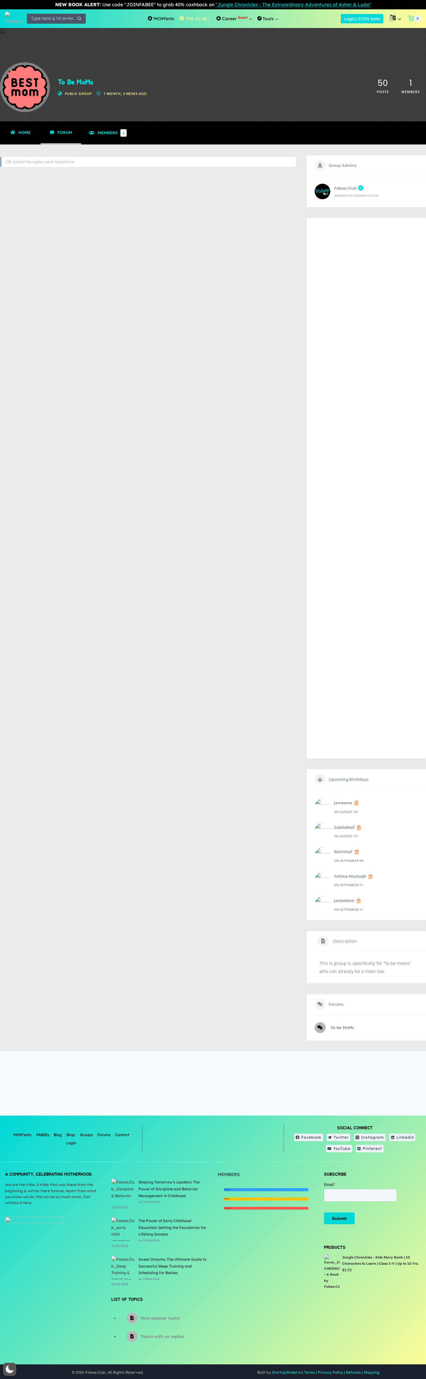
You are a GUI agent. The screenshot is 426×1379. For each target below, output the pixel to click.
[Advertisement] (366, 488)
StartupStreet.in (286, 1372)
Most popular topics (160, 1317)
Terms (309, 1372)
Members (111, 132)
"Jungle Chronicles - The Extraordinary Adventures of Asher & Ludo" (293, 4)
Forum (64, 132)
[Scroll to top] (405, 1354)
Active (226, 1198)
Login (71, 1143)
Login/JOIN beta (362, 18)
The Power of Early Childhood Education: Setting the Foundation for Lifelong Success (172, 1227)
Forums (104, 1134)
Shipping (372, 1372)
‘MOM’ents (22, 1134)
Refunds (353, 1372)
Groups (86, 1134)
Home (24, 132)
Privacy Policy (330, 1372)
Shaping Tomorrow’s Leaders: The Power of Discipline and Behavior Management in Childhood (169, 1189)
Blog (58, 1134)
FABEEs (42, 1134)
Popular (227, 1208)
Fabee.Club (345, 188)
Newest (227, 1189)
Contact (122, 1134)
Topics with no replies (162, 1336)
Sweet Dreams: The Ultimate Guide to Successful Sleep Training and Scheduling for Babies (172, 1266)
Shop (70, 1134)
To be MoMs (341, 1027)
